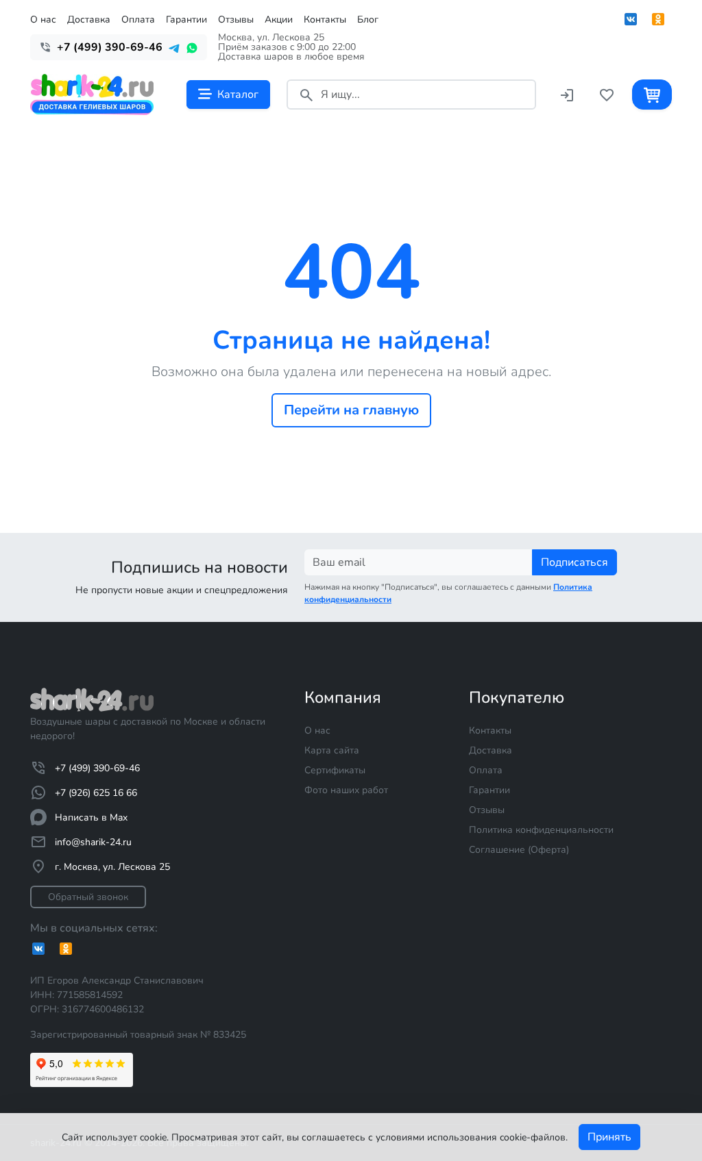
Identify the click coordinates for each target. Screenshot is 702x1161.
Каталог (237, 94)
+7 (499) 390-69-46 (97, 768)
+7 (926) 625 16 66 (96, 792)
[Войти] (567, 94)
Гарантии (186, 19)
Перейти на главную (351, 410)
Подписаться (574, 562)
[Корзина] (652, 94)
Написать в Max (91, 817)
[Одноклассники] (658, 19)
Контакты (325, 19)
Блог (367, 19)
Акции (279, 19)
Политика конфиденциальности (541, 829)
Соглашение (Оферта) (519, 849)
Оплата (138, 19)
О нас (43, 19)
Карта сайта (331, 750)
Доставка (88, 19)
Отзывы (236, 19)
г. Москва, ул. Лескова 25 (112, 866)
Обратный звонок (88, 896)
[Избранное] (606, 94)
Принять (609, 1137)
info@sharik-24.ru (93, 842)
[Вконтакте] (630, 19)
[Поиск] (306, 94)
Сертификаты (334, 770)
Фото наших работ (346, 790)
